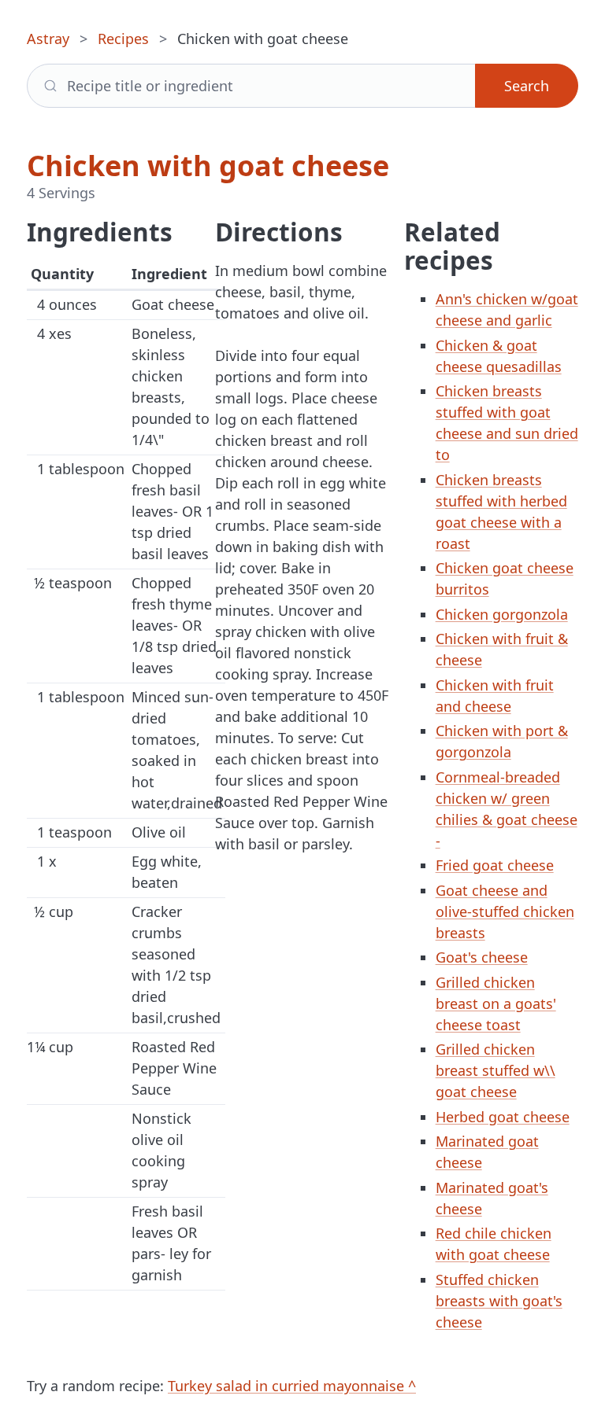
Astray (48, 38)
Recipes (123, 38)
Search (526, 85)
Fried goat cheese (495, 865)
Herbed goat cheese (503, 1116)
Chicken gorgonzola (502, 614)
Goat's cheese (482, 957)
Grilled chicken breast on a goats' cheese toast (496, 1003)
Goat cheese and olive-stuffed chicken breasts (505, 911)
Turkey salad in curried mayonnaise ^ (292, 1385)
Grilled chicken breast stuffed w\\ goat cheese (495, 1070)
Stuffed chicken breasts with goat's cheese (499, 1300)
